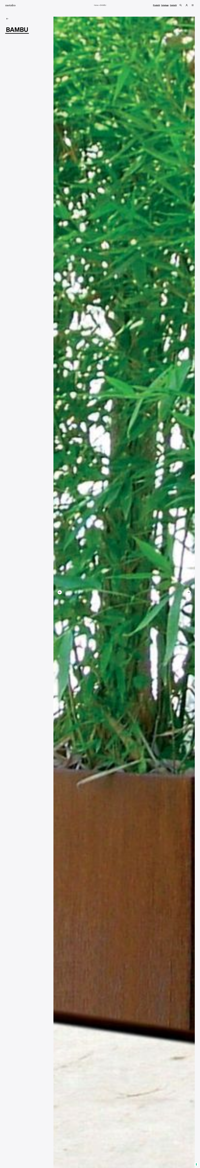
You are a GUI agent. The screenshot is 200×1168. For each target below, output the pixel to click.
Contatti (173, 5)
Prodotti (156, 5)
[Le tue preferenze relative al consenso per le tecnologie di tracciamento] (196, 1164)
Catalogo (165, 5)
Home (96, 5)
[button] (60, 592)
